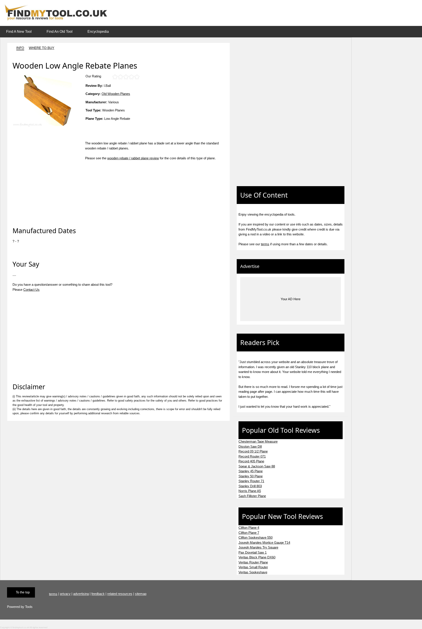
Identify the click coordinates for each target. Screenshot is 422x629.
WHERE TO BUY (41, 48)
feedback (98, 594)
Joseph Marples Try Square (258, 547)
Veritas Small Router (253, 567)
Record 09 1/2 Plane (253, 451)
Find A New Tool (19, 31)
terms (265, 244)
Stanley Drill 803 (250, 486)
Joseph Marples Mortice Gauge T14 (264, 542)
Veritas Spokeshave (252, 572)
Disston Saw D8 (250, 446)
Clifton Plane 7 (248, 532)
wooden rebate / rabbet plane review (133, 158)
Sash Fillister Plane (252, 496)
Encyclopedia (98, 31)
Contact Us (31, 289)
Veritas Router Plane (253, 562)
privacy (65, 594)
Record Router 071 (252, 456)
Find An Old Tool (60, 31)
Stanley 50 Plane (250, 476)
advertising (81, 594)
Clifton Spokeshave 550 (255, 537)
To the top (23, 592)
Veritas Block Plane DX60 (256, 557)
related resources (119, 594)
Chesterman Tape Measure (258, 441)
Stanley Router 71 (251, 481)
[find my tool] (58, 13)
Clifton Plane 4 (248, 527)
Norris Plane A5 (249, 491)
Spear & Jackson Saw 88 (256, 466)
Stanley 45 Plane (250, 471)
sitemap (140, 594)
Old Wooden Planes (116, 94)
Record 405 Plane (251, 461)
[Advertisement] (49, 171)
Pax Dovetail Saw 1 (252, 552)
